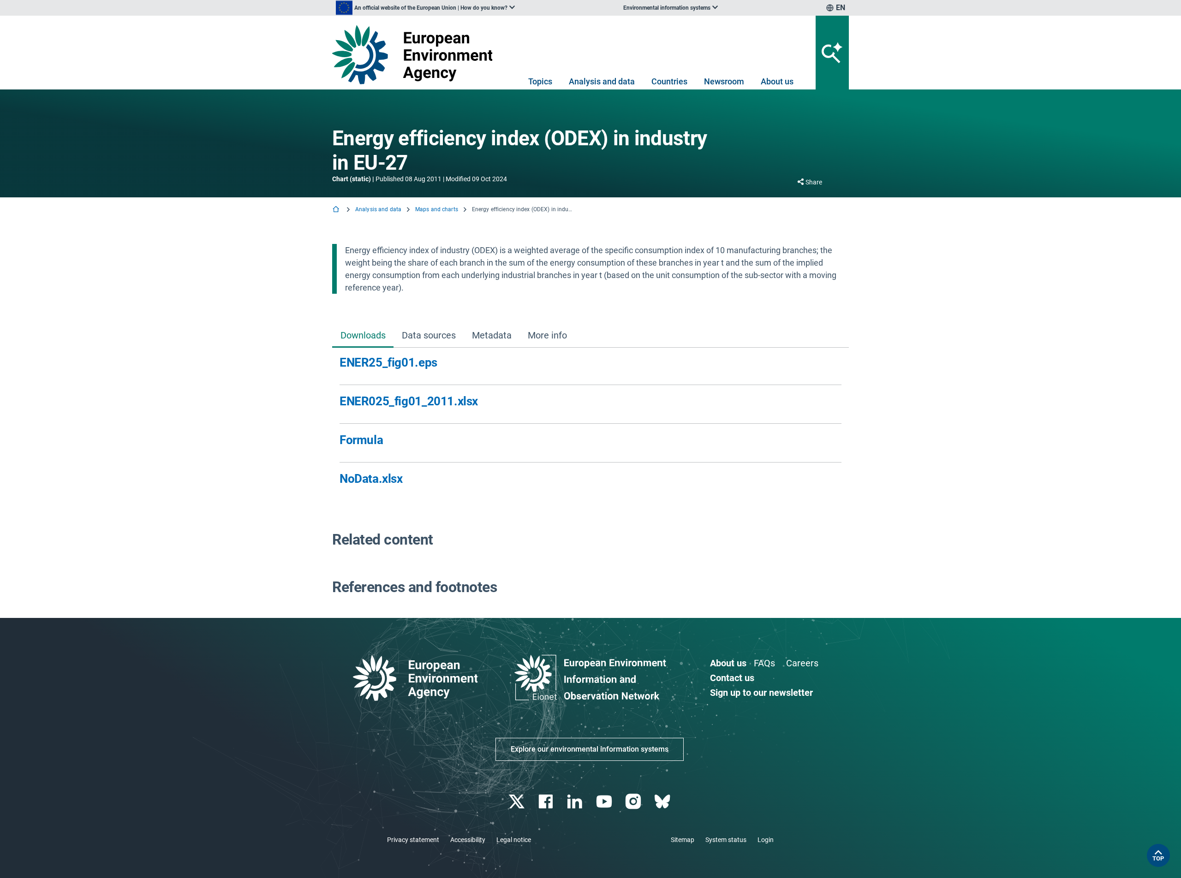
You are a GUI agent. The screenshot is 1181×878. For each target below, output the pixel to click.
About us (777, 81)
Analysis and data (602, 81)
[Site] (416, 54)
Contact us (732, 677)
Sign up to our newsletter (761, 692)
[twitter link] (517, 801)
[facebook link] (547, 801)
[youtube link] (605, 801)
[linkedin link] (576, 801)
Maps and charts (436, 209)
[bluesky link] (663, 801)
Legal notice (513, 839)
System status (725, 839)
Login (766, 839)
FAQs (764, 663)
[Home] (336, 210)
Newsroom (724, 81)
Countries (669, 81)
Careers (802, 663)
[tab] (363, 336)
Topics (540, 81)
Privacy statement (413, 839)
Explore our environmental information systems (589, 749)
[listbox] (425, 8)
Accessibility (467, 839)
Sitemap (682, 839)
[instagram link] (634, 801)
